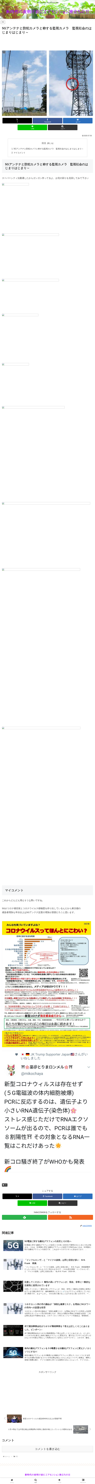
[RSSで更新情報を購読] (70, 1217)
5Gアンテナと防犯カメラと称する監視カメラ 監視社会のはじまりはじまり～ (48, 149)
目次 (44, 143)
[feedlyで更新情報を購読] (24, 1217)
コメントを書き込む (47, 1448)
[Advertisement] (47, 41)
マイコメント (19, 153)
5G (6, 1185)
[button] (62, 127)
